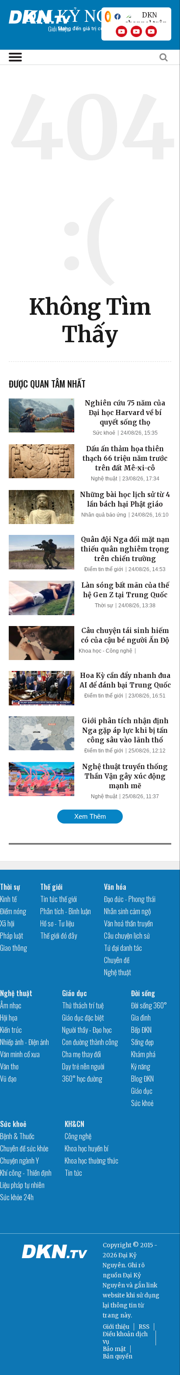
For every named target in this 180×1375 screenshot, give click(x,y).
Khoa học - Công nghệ (105, 651)
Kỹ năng (140, 1066)
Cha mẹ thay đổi (81, 1054)
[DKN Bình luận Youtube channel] (136, 31)
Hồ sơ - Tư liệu (57, 923)
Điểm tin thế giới (103, 569)
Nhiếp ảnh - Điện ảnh (24, 1042)
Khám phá (143, 1054)
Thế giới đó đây (58, 935)
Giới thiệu (116, 1327)
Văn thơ (9, 1066)
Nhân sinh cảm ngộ (127, 911)
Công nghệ (78, 1136)
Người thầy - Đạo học (87, 1029)
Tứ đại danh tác (123, 948)
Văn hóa (115, 886)
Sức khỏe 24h (17, 1197)
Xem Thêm (90, 816)
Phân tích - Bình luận (65, 911)
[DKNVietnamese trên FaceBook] (117, 16)
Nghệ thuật (104, 479)
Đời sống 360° (149, 1005)
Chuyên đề (116, 960)
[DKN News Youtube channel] (121, 31)
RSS (143, 1327)
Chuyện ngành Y (19, 1160)
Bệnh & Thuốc (17, 1136)
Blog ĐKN (142, 1078)
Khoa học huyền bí (86, 1148)
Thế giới (51, 886)
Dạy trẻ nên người (83, 1066)
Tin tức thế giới (58, 899)
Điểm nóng (13, 911)
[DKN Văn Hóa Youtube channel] (151, 31)
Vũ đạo (8, 1078)
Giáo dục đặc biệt (83, 1017)
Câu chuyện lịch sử (127, 935)
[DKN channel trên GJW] (146, 16)
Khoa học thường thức (91, 1160)
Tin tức (73, 1172)
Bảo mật (114, 1349)
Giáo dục (74, 993)
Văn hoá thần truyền (128, 923)
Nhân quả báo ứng (103, 515)
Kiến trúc (11, 1029)
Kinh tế (8, 899)
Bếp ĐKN (141, 1029)
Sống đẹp (142, 1042)
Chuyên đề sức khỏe (24, 1148)
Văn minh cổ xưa (20, 1054)
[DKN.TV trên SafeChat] (108, 16)
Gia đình (141, 1017)
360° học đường (82, 1078)
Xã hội (7, 923)
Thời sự (104, 605)
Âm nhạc (10, 1005)
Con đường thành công (90, 1042)
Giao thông (13, 948)
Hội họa (8, 1017)
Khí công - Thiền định (26, 1172)
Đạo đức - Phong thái (130, 899)
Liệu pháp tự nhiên (22, 1185)
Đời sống (143, 993)
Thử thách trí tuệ (83, 1005)
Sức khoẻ (104, 433)
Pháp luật (11, 935)
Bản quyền (117, 1356)
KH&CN (74, 1124)
